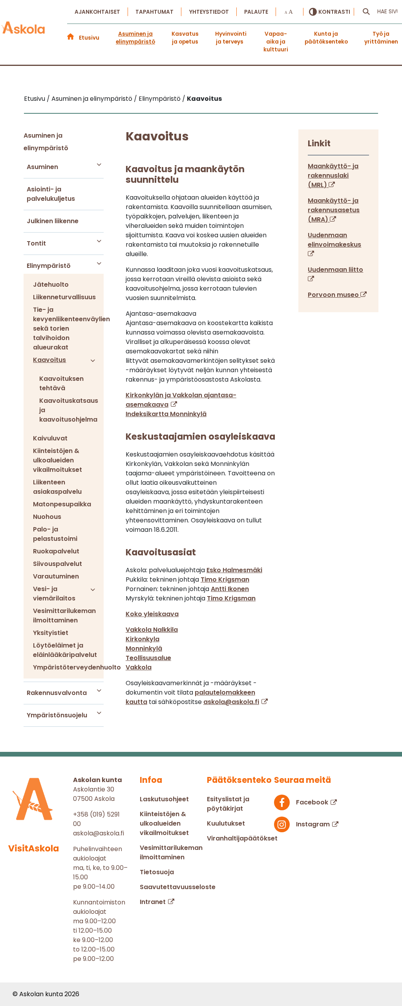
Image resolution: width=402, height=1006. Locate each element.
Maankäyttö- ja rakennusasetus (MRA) (334, 210)
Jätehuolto (51, 284)
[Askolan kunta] (23, 28)
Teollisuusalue (148, 657)
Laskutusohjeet (164, 799)
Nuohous (47, 516)
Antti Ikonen (230, 588)
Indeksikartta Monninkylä (166, 413)
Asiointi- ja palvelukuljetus (51, 194)
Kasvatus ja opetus (185, 37)
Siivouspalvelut (57, 563)
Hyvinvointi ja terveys (231, 37)
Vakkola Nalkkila (152, 629)
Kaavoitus (49, 359)
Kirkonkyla (142, 639)
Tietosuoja (157, 872)
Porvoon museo (334, 294)
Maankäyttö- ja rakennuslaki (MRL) (333, 175)
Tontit (36, 243)
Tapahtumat (154, 12)
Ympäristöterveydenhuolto (63, 667)
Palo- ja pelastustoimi (55, 534)
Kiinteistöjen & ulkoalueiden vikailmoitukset (57, 460)
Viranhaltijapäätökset (242, 838)
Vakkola (139, 667)
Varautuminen (56, 576)
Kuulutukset (226, 823)
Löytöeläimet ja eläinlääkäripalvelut (63, 650)
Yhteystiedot (209, 12)
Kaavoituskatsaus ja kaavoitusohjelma (63, 410)
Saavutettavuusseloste (178, 886)
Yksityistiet (50, 632)
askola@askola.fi (231, 701)
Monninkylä (144, 648)
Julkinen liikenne (53, 221)
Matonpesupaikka (62, 504)
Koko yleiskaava (152, 614)
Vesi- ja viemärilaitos (54, 593)
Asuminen (42, 166)
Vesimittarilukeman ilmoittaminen (63, 615)
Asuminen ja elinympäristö (135, 37)
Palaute (256, 12)
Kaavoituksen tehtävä (61, 383)
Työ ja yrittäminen (381, 37)
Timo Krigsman (225, 579)
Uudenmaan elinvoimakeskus (334, 240)
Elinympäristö (49, 265)
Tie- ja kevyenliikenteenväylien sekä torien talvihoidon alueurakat (63, 328)
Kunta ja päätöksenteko (326, 37)
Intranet (153, 901)
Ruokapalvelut (56, 551)
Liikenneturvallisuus (63, 297)
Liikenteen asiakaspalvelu (57, 487)
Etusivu (89, 38)
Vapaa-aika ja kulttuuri (275, 38)
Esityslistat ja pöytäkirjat (228, 804)
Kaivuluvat (50, 438)
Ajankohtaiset (97, 12)
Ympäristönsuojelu (57, 715)
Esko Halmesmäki (234, 570)
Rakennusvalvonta (57, 692)
